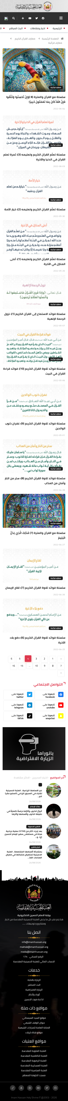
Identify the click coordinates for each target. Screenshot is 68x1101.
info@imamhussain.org (34, 942)
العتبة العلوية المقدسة (34, 1051)
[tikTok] (13, 1088)
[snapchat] (21, 1088)
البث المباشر (34, 985)
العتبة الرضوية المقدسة (34, 1060)
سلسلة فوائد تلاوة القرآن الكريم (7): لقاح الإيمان (35, 587)
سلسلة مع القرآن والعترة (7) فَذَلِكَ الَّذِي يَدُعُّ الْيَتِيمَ (37, 535)
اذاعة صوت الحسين (34, 999)
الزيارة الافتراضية (34, 989)
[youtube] (30, 18)
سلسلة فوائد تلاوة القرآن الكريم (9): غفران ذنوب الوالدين (35, 426)
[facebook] (43, 18)
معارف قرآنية (55, 43)
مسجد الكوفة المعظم (34, 1075)
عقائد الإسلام (35, 806)
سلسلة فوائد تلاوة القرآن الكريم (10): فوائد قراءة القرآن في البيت (34, 371)
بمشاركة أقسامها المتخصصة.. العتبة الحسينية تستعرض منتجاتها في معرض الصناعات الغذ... (24, 855)
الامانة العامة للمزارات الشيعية (34, 1027)
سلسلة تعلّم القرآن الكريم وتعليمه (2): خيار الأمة (34, 209)
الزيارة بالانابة (34, 980)
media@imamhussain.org (34, 951)
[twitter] (37, 18)
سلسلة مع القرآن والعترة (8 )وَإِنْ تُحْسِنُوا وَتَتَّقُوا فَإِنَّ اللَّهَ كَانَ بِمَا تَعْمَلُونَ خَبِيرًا (35, 99)
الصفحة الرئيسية (50, 38)
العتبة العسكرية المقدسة (34, 1065)
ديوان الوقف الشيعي (34, 1022)
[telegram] (30, 1088)
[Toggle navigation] (61, 18)
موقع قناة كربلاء (34, 1032)
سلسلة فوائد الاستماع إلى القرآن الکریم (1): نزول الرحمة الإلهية (34, 316)
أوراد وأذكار (34, 994)
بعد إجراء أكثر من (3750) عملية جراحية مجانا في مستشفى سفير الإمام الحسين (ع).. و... (23, 834)
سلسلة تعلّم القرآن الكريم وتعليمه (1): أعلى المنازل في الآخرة (37, 261)
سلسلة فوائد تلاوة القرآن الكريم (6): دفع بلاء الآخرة (37, 640)
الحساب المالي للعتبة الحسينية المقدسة (34, 961)
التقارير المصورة (34, 826)
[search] (13, 18)
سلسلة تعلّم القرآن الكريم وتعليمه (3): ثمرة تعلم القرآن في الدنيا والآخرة (34, 157)
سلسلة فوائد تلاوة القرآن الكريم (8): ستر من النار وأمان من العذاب (35, 481)
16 (13, 665)
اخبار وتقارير (35, 847)
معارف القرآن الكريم (25, 38)
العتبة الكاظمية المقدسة (34, 1056)
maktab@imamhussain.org (34, 947)
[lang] (6, 18)
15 (21, 665)
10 (36, 665)
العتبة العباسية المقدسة (34, 1070)
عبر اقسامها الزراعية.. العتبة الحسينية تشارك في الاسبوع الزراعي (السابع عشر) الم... (23, 793)
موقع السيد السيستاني (34, 1018)
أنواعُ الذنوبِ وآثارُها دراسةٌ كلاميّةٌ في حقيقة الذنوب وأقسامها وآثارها (24, 812)
